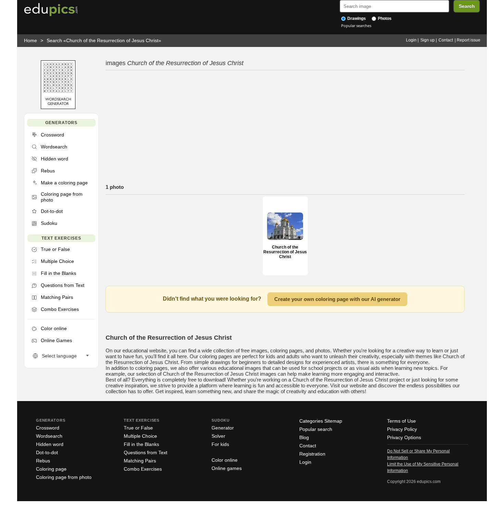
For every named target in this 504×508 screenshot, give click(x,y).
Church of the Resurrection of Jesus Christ (285, 252)
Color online (225, 460)
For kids (220, 444)
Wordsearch (49, 436)
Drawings (356, 18)
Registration (312, 454)
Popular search (315, 429)
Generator (223, 428)
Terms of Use (401, 421)
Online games (227, 468)
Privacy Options (404, 437)
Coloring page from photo (64, 477)
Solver (218, 436)
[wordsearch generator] (58, 107)
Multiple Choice (140, 436)
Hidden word (49, 444)
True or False (138, 428)
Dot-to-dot (47, 452)
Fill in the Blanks (141, 444)
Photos (384, 18)
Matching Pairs (140, 460)
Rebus (43, 460)
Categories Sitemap (320, 421)
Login (411, 40)
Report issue (468, 40)
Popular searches (356, 25)
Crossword (47, 428)
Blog (304, 437)
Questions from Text (145, 452)
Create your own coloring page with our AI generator (337, 299)
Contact (446, 40)
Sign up (427, 40)
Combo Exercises (143, 469)
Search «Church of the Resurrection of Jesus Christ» (104, 40)
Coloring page (51, 469)
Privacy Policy (402, 429)
